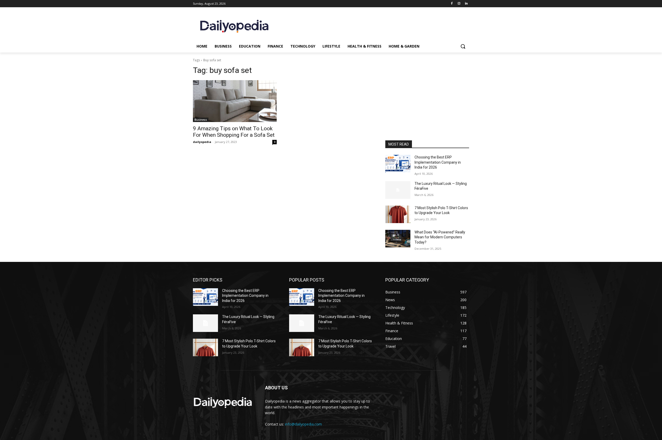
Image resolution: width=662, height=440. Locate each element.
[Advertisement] (427, 105)
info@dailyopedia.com (303, 424)
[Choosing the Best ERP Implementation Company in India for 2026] (397, 163)
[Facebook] (452, 4)
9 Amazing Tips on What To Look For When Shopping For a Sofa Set (234, 131)
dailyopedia (202, 142)
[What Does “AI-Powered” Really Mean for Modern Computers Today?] (397, 238)
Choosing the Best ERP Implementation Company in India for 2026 (438, 162)
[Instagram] (459, 4)
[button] (463, 46)
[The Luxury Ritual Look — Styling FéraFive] (397, 190)
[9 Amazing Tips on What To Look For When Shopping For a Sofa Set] (235, 101)
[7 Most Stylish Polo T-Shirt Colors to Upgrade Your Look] (397, 214)
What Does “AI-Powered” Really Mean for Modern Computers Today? (440, 237)
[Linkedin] (466, 4)
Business (200, 120)
